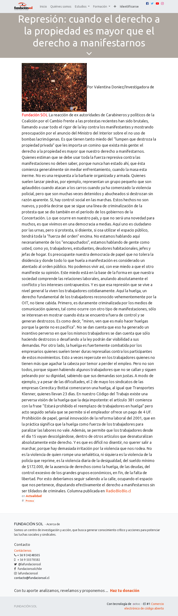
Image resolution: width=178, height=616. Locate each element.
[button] (115, 7)
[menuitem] (43, 7)
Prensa (30, 500)
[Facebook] (147, 3)
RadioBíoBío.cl (118, 491)
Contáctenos (22, 550)
